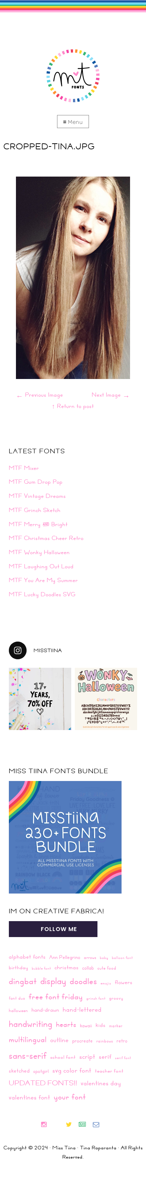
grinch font (96, 998)
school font (63, 1057)
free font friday (56, 996)
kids (101, 1024)
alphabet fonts (27, 956)
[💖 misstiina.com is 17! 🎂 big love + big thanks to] (40, 699)
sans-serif (28, 1055)
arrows (90, 957)
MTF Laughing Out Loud (41, 566)
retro (122, 1040)
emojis (106, 983)
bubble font (41, 968)
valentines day (101, 1083)
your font (70, 1096)
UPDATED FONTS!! (43, 1082)
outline (59, 1040)
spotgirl (41, 1071)
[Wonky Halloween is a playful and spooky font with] (106, 699)
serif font (123, 1058)
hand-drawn (45, 1009)
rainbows (104, 1041)
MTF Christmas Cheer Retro (46, 537)
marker (116, 1025)
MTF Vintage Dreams (37, 495)
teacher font (109, 1071)
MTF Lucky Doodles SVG (42, 594)
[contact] (99, 1125)
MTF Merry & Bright (38, 524)
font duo (17, 998)
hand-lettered (82, 1010)
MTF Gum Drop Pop (36, 481)
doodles (83, 981)
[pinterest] (62, 1125)
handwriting (30, 1023)
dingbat (23, 981)
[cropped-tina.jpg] (73, 376)
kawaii (86, 1025)
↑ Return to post (73, 405)
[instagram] (46, 1125)
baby (104, 957)
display (53, 981)
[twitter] (72, 1125)
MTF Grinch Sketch (35, 510)
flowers (124, 982)
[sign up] (85, 1125)
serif (105, 1056)
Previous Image (39, 394)
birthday (18, 967)
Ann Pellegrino (64, 957)
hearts (66, 1024)
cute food (106, 967)
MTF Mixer (24, 467)
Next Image (111, 394)
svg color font (71, 1070)
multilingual (28, 1039)
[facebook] (55, 1125)
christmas (67, 967)
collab (88, 967)
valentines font (29, 1097)
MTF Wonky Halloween (39, 552)
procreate (82, 1040)
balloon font (122, 957)
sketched (19, 1070)
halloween (18, 1010)
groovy (116, 997)
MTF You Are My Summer (43, 580)
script (87, 1056)
